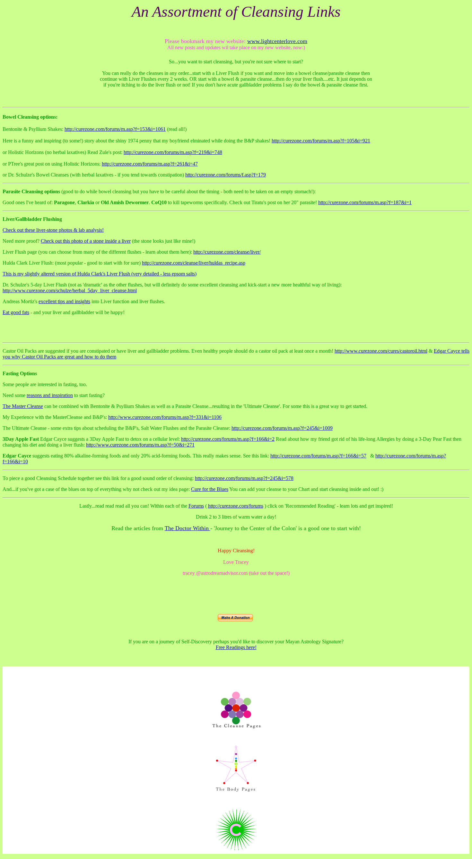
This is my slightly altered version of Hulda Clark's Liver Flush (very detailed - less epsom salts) (100, 273)
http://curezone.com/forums (235, 506)
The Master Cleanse (23, 406)
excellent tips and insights (64, 301)
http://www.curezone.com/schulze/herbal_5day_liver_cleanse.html (70, 290)
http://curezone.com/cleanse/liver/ (227, 252)
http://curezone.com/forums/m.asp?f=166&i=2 (228, 439)
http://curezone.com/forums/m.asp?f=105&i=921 (321, 140)
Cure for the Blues (209, 489)
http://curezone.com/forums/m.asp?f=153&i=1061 (115, 129)
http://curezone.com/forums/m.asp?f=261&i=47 (150, 164)
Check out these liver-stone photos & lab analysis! (53, 230)
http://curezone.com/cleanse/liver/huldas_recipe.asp (193, 263)
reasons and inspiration (50, 395)
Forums (196, 506)
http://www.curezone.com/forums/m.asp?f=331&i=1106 (165, 417)
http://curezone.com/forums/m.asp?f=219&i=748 (173, 152)
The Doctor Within (187, 528)
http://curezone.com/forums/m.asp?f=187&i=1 (365, 202)
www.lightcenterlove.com (277, 41)
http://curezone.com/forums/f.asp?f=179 (225, 174)
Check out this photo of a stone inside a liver (86, 241)
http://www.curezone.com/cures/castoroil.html (381, 351)
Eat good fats (16, 312)
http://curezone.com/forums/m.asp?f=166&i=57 (318, 455)
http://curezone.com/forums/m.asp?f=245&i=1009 (282, 428)
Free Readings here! (236, 647)
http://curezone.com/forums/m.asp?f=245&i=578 (244, 478)
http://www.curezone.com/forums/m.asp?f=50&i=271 (140, 445)
